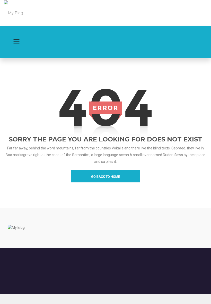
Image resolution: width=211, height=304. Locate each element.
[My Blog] (13, 12)
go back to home (105, 177)
